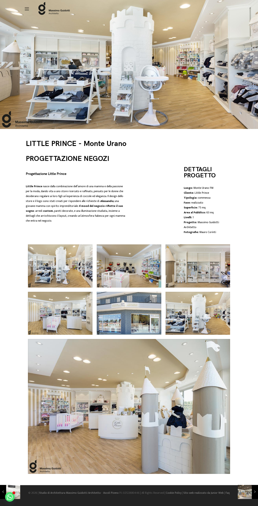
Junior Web (217, 493)
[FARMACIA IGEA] (248, 492)
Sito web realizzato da (197, 493)
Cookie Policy (174, 493)
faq (228, 493)
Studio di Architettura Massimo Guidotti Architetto (70, 493)
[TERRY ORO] (10, 492)
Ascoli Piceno (111, 493)
